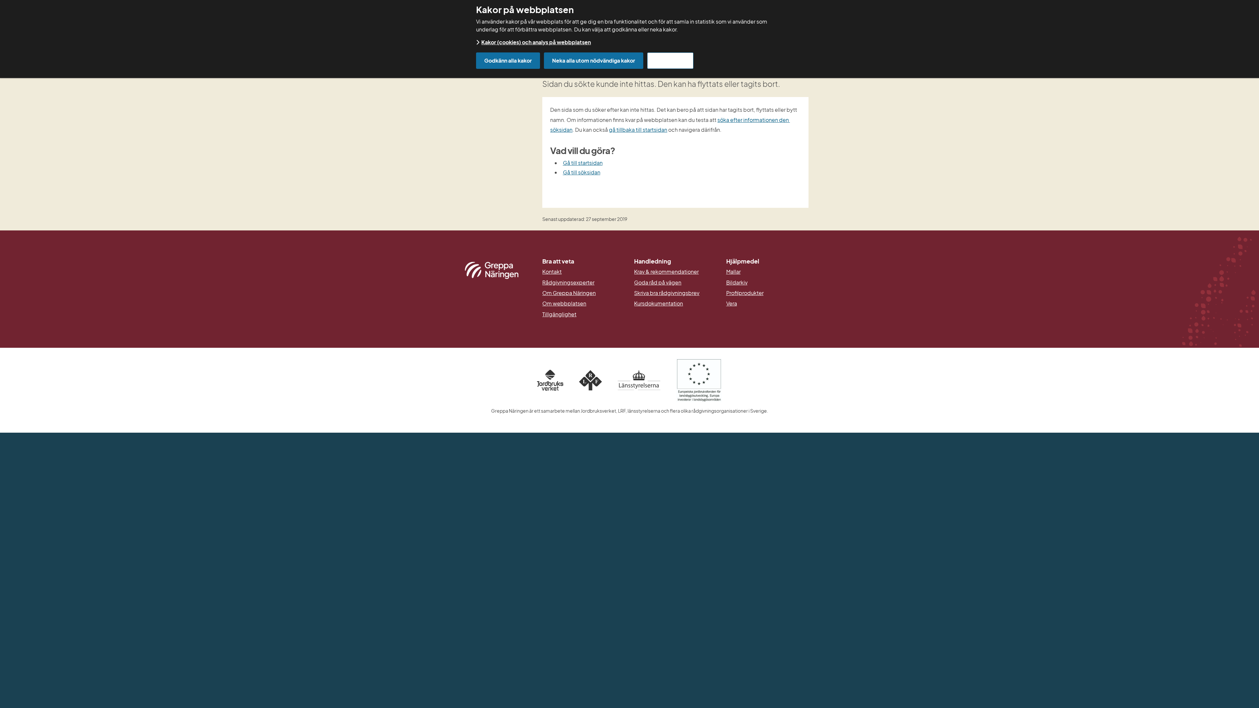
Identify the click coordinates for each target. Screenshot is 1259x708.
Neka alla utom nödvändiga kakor (593, 60)
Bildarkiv (767, 282)
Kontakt (552, 271)
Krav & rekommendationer (666, 271)
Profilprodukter (745, 293)
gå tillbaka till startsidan (638, 129)
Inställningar (670, 60)
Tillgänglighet (559, 314)
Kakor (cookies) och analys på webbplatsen (536, 42)
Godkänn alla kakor (508, 60)
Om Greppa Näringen (569, 293)
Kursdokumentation (658, 303)
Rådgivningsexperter (568, 282)
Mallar (733, 271)
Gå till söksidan (581, 172)
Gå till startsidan (583, 162)
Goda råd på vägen (657, 282)
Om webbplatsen (564, 303)
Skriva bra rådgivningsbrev (666, 293)
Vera (731, 303)
